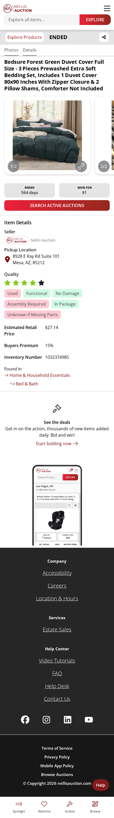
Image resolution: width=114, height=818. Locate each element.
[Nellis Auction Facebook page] (25, 719)
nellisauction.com (74, 783)
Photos (11, 50)
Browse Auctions (57, 774)
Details (30, 50)
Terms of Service (57, 748)
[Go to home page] (17, 8)
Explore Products (24, 37)
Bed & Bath (27, 384)
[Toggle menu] (107, 8)
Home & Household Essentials (40, 375)
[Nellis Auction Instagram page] (46, 719)
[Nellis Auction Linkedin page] (67, 719)
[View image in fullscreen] (81, 166)
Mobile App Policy (57, 765)
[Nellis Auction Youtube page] (89, 719)
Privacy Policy (57, 757)
